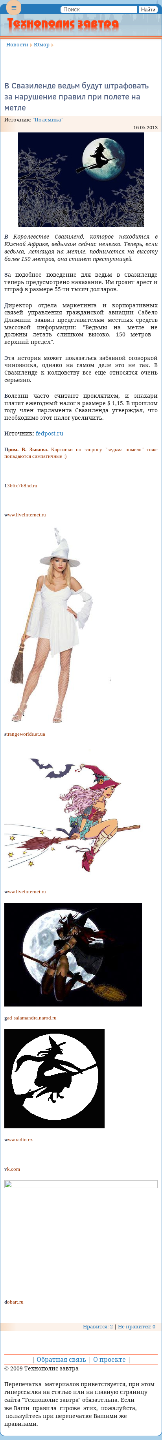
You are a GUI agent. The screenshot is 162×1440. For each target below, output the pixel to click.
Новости (17, 44)
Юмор (42, 44)
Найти (148, 10)
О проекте (109, 1359)
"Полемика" (48, 119)
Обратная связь (62, 1359)
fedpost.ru (49, 433)
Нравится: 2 (98, 1326)
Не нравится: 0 (136, 1326)
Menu (13, 14)
